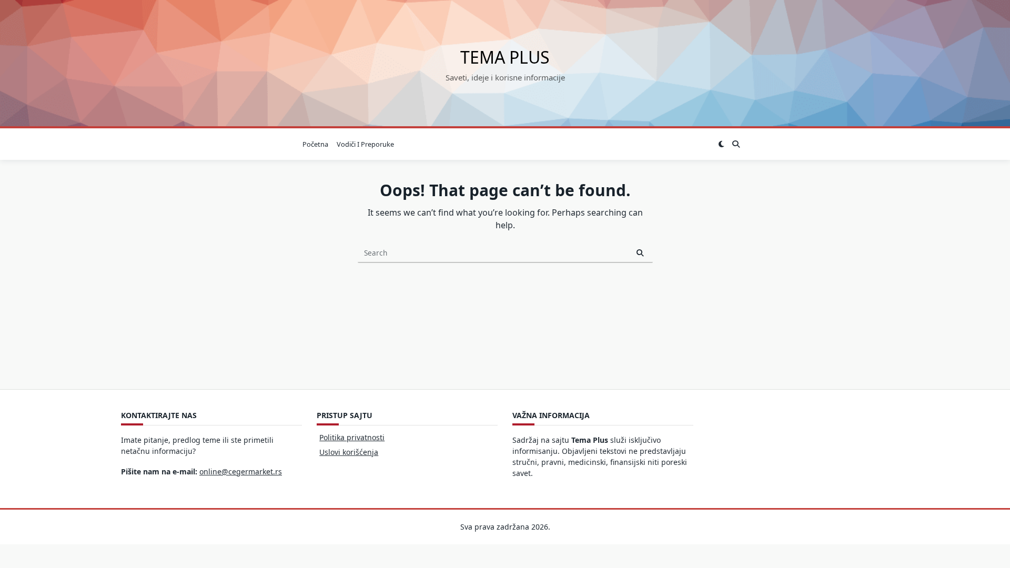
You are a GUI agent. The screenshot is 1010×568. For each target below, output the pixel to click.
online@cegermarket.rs (240, 471)
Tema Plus (505, 57)
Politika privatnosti (352, 437)
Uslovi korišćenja (348, 452)
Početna (315, 144)
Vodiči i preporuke (365, 144)
